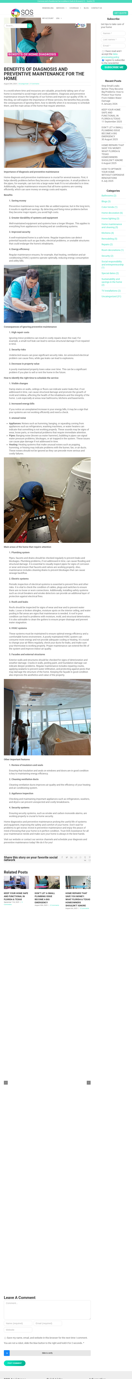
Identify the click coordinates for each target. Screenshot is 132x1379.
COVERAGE (74, 8)
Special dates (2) (110, 273)
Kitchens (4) (108, 233)
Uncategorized (23, 84)
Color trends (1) (109, 207)
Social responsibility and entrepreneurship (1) (113, 264)
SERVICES (60, 8)
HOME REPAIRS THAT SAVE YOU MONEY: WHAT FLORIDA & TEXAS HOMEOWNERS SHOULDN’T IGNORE (77, 899)
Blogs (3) (106, 201)
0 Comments (34, 84)
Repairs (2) (107, 244)
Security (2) (107, 255)
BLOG (86, 8)
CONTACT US (96, 8)
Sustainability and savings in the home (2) (112, 282)
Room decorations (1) (113, 250)
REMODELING (48, 8)
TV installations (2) (111, 290)
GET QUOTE (120, 13)
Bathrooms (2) (109, 195)
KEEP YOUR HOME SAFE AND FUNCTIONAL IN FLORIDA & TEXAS (16, 896)
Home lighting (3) (110, 218)
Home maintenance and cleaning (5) (112, 225)
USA (57, 18)
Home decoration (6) (112, 212)
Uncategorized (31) (111, 296)
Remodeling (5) (109, 238)
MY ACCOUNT (47, 18)
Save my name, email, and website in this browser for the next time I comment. (47, 1337)
